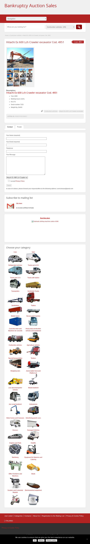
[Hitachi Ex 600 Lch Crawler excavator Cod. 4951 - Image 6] (16, 75)
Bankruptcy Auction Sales (30, 5)
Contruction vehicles (15, 35)
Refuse (41, 540)
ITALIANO (9, 521)
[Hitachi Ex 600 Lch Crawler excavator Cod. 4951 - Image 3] (23, 70)
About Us (36, 516)
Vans (33, 252)
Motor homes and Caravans (15, 418)
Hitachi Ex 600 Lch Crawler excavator (71, 111)
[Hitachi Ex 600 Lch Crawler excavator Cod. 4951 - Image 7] (23, 75)
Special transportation (15, 358)
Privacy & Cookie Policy (75, 516)
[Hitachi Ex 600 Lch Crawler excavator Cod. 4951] (20, 58)
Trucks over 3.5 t (15, 278)
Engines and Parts (15, 443)
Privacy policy (51, 540)
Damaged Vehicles (33, 430)
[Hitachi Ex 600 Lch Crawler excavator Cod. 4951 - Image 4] (29, 70)
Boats (33, 474)
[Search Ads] (79, 27)
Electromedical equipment (33, 490)
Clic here (19, 203)
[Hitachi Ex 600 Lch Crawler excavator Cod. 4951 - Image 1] (10, 70)
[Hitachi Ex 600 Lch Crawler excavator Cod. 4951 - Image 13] (10, 84)
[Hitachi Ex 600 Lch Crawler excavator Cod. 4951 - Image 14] (16, 84)
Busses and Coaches (33, 316)
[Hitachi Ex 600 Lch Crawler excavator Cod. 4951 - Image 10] (16, 79)
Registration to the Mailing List (53, 516)
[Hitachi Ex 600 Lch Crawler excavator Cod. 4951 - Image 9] (10, 79)
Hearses (15, 430)
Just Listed (8, 516)
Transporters (15, 291)
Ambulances (33, 404)
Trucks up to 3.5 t (33, 265)
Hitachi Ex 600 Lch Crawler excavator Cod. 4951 (35, 42)
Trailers (33, 305)
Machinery (15, 457)
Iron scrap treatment (15, 404)
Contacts (27, 516)
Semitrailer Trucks (33, 291)
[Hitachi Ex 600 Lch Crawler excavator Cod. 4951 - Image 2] (16, 70)
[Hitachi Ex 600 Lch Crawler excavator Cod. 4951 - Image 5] (10, 75)
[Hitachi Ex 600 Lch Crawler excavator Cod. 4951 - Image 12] (29, 79)
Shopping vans (15, 371)
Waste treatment (33, 388)
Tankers (33, 358)
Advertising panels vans (33, 418)
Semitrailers (15, 305)
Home (6, 35)
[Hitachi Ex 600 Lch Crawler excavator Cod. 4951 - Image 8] (29, 75)
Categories (18, 516)
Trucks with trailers (33, 278)
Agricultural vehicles (33, 345)
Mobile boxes (15, 316)
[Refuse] (87, 539)
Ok (35, 540)
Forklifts (33, 443)
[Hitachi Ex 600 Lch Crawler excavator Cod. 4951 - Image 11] (23, 79)
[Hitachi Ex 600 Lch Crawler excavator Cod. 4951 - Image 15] (23, 84)
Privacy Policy (20, 181)
